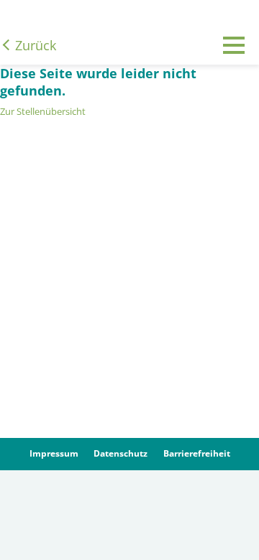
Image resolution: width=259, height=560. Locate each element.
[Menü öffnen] (234, 56)
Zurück (35, 45)
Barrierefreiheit (196, 453)
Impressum (53, 453)
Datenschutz (120, 453)
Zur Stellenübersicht (43, 111)
